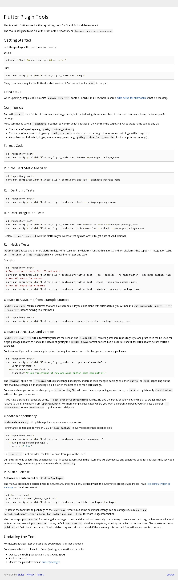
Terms (40, 574)
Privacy (30, 574)
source (171, 574)
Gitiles (21, 574)
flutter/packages (51, 562)
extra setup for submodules (132, 97)
